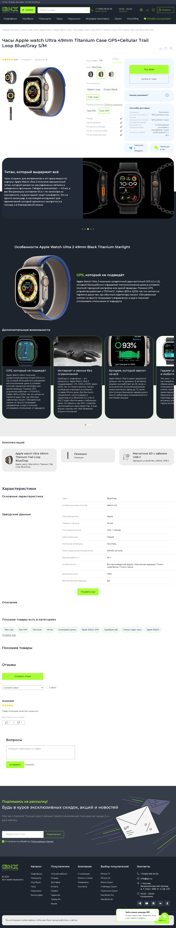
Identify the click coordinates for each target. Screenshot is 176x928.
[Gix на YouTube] (146, 903)
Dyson (118, 18)
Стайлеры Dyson (109, 886)
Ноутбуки (27, 18)
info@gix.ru (146, 878)
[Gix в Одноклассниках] (167, 903)
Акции (54, 903)
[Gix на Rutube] (153, 903)
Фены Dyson (107, 882)
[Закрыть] (171, 918)
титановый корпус (67, 629)
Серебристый (111, 629)
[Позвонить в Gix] (92, 10)
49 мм (50, 629)
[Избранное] (153, 10)
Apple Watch (153, 629)
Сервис (54, 891)
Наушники (74, 18)
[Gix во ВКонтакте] (160, 903)
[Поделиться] (171, 48)
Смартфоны (10, 18)
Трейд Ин (56, 899)
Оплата (28, 2)
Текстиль (37, 629)
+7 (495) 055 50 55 (103, 9)
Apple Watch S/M (90, 629)
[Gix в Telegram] (139, 903)
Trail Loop (8, 629)
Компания (85, 866)
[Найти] (87, 10)
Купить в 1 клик (148, 79)
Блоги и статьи (85, 878)
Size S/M (23, 629)
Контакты (36, 2)
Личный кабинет (59, 874)
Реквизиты (83, 882)
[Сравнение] (160, 48)
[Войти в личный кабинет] (141, 10)
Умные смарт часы (132, 629)
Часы (59, 18)
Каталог (36, 866)
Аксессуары (37, 895)
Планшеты (45, 18)
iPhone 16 (105, 878)
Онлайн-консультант (159, 18)
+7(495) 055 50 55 (149, 874)
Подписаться (54, 834)
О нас (5, 2)
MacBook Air (107, 899)
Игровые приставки (97, 18)
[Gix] (10, 10)
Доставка (20, 2)
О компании (84, 874)
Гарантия (55, 895)
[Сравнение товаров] (147, 10)
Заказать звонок (101, 11)
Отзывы (11, 2)
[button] (82, 229)
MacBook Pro (107, 895)
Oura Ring (132, 18)
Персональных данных (42, 841)
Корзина (166, 10)
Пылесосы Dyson (109, 891)
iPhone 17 (105, 874)
